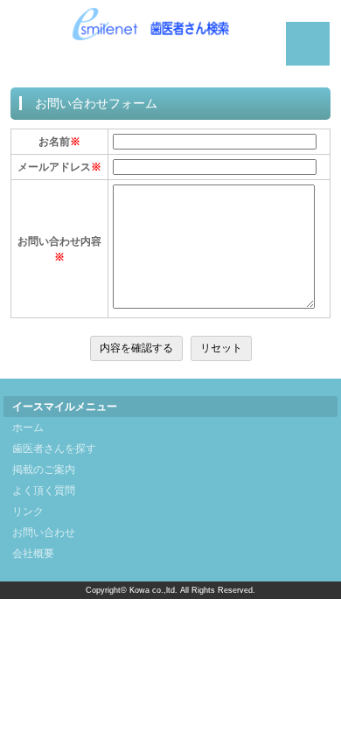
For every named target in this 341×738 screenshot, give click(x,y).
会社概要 (33, 553)
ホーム (28, 427)
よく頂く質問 (43, 490)
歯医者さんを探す (54, 448)
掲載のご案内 (43, 469)
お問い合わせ (43, 532)
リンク (28, 511)
